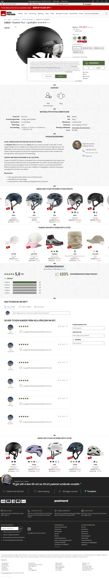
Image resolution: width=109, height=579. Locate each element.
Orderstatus (57, 529)
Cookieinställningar (60, 542)
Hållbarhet (84, 545)
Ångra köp (57, 546)
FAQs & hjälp (58, 531)
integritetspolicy (68, 71)
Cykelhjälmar (16, 19)
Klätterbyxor (58, 564)
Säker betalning (35, 4)
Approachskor (5, 570)
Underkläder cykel (86, 567)
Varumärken (74, 13)
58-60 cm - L (98, 48)
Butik (2, 1)
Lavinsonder (58, 568)
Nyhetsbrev (84, 531)
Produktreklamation (60, 538)
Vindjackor (4, 567)
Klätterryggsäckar (59, 567)
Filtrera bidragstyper (79, 325)
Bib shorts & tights (87, 566)
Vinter (52, 13)
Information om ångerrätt (61, 544)
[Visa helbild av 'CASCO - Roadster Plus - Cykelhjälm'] (15, 27)
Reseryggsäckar (33, 566)
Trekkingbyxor (5, 563)
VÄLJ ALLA (61, 76)
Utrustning (32, 13)
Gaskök (30, 568)
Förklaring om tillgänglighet (89, 542)
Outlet (81, 13)
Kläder (20, 13)
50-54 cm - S (76, 48)
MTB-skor (84, 564)
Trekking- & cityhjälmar (28, 19)
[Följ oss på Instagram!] (30, 529)
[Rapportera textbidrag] (67, 326)
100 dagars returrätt (63, 4)
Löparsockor (5, 568)
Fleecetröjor (5, 564)
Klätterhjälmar (59, 563)
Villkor (56, 540)
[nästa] (102, 204)
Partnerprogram (85, 536)
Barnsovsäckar (5, 566)
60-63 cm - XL (77, 52)
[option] (40, 50)
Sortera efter (76, 332)
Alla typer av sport (62, 13)
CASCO (7, 22)
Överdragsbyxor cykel (87, 568)
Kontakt (56, 534)
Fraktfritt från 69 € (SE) (10, 4)
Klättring (40, 13)
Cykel (47, 13)
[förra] (7, 204)
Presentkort (84, 534)
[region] (55, 69)
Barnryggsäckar (33, 570)
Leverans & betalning (60, 527)
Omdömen (78, 340)
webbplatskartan (6, 573)
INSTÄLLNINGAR (48, 76)
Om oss (83, 527)
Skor (25, 13)
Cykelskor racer (86, 563)
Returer (56, 536)
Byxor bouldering (59, 566)
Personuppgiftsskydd (65, 540)
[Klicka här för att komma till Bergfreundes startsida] (9, 13)
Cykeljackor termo (86, 570)
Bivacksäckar (32, 563)
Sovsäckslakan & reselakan (35, 564)
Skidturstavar (58, 570)
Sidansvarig (84, 538)
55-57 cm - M (86, 48)
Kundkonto (84, 529)
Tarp (30, 567)
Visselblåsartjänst (86, 540)
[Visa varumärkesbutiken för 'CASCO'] (7, 28)
